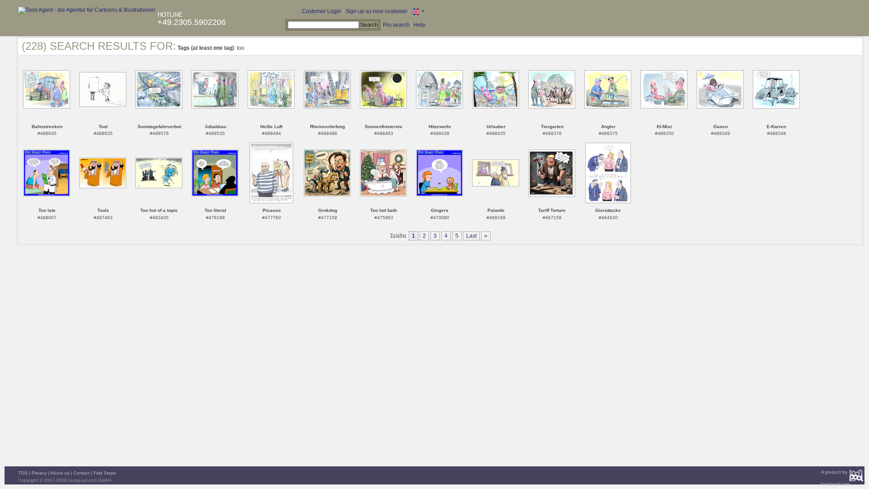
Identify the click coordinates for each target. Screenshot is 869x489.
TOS (23, 472)
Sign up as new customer (376, 11)
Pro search (396, 25)
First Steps (105, 472)
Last (471, 236)
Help (419, 25)
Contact (81, 472)
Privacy (39, 472)
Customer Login (321, 11)
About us (59, 472)
